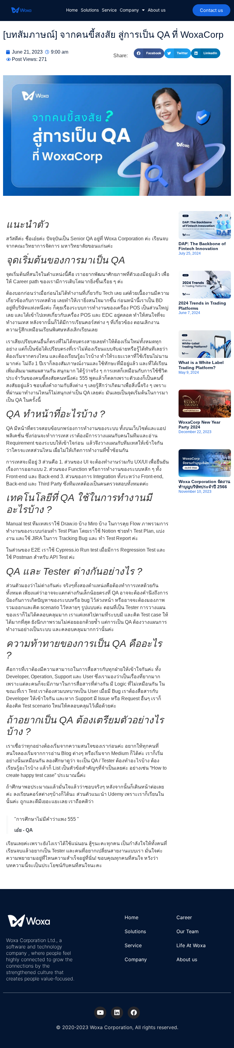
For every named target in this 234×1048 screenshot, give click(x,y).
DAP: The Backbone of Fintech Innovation (202, 246)
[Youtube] (100, 1013)
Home (72, 9)
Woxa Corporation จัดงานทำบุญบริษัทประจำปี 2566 (204, 484)
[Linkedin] (117, 1013)
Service (109, 9)
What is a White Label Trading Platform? (201, 365)
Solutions (90, 9)
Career (184, 917)
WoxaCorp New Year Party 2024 (199, 425)
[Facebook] (134, 1013)
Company (129, 9)
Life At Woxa (191, 945)
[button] (149, 53)
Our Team (187, 931)
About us (156, 9)
